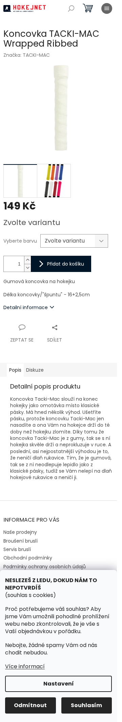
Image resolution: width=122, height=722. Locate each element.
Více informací (25, 666)
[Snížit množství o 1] (27, 268)
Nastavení (58, 684)
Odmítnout (30, 705)
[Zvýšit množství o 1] (27, 260)
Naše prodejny (20, 532)
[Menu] (107, 8)
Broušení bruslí (20, 541)
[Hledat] (71, 8)
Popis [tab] (15, 370)
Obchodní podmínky (27, 557)
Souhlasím (86, 705)
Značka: (26, 55)
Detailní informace (25, 307)
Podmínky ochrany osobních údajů (44, 566)
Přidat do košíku (65, 263)
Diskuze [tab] (35, 370)
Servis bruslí (17, 549)
